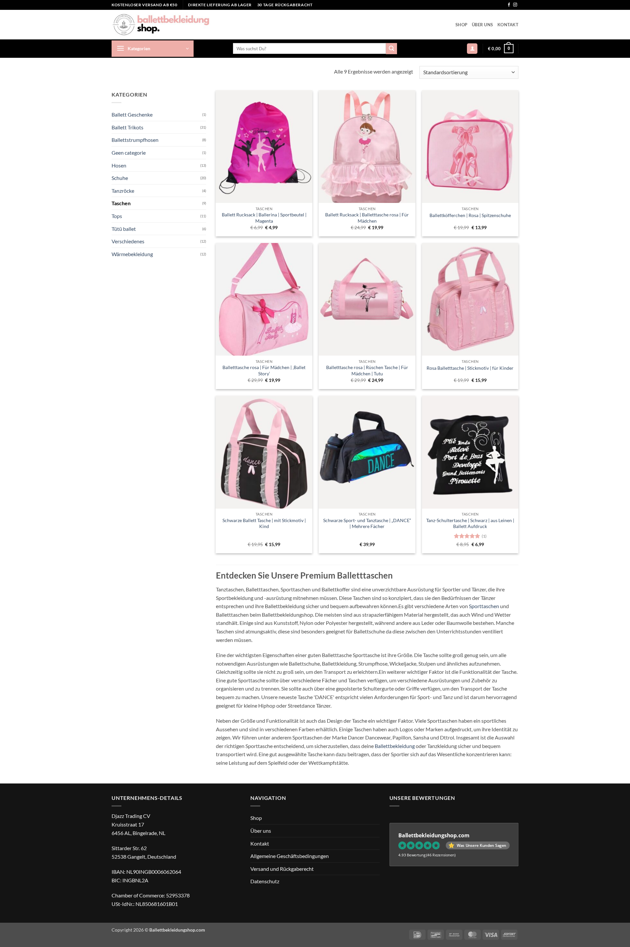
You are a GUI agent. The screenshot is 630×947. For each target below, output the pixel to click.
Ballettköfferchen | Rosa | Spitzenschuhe (470, 215)
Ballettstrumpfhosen (135, 140)
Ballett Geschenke (132, 114)
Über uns (482, 24)
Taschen (121, 203)
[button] (153, 48)
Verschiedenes (128, 241)
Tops (117, 216)
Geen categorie (129, 152)
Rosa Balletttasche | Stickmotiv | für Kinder (470, 368)
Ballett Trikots (127, 127)
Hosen (119, 165)
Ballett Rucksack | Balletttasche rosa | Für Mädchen (367, 218)
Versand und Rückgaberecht (282, 869)
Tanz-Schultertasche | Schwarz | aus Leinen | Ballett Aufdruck (470, 523)
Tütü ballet (124, 228)
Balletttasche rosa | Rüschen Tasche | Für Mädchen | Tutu (367, 370)
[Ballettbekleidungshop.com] (161, 24)
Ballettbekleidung (395, 746)
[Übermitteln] (391, 48)
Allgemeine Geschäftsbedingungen (289, 856)
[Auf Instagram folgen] (515, 5)
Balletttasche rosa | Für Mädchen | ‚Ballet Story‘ (263, 370)
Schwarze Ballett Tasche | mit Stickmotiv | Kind (264, 523)
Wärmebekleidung (132, 254)
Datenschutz (264, 881)
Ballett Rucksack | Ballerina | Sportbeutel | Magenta (264, 218)
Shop (461, 24)
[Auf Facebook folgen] (509, 5)
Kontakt (507, 24)
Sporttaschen (484, 606)
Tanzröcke (123, 190)
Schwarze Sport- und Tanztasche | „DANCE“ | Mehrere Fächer (367, 523)
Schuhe (120, 178)
